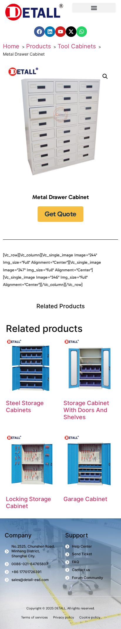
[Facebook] (39, 31)
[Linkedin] (50, 31)
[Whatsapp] (81, 31)
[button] (94, 8)
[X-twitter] (71, 31)
